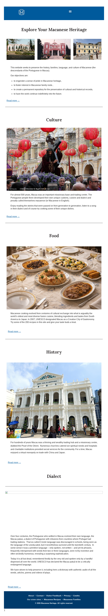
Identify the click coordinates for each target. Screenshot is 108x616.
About (31, 596)
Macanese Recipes (52, 600)
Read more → (13, 100)
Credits (76, 596)
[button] (70, 11)
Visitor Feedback (53, 596)
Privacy (67, 596)
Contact (40, 596)
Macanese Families (72, 600)
